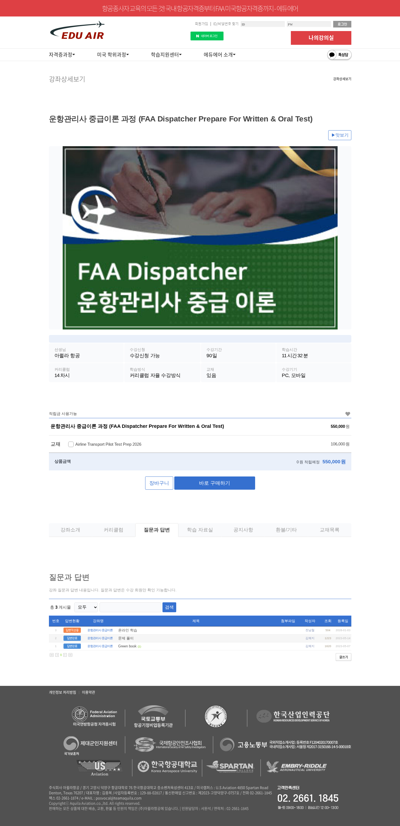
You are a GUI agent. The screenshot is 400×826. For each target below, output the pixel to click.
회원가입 (201, 23)
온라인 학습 (127, 630)
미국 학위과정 (111, 54)
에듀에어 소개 (218, 54)
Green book (127, 646)
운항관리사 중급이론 (100, 630)
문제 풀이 (126, 638)
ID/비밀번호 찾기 (226, 23)
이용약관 (88, 692)
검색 (169, 607)
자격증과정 (60, 54)
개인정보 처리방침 (62, 692)
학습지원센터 (165, 54)
